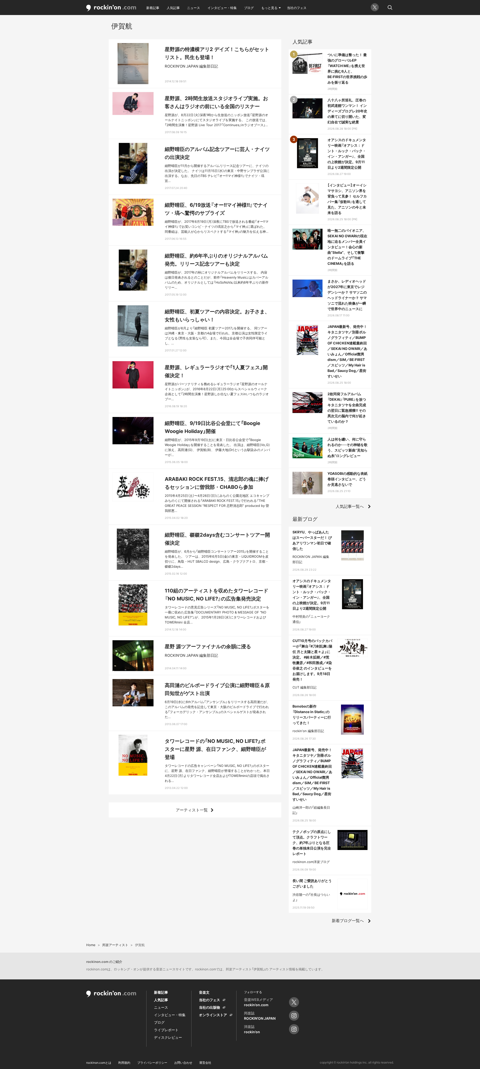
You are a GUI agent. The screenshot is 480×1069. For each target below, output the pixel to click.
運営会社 (205, 1062)
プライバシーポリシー (152, 1062)
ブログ (249, 8)
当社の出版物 (209, 1007)
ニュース (193, 8)
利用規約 (124, 1062)
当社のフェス (296, 8)
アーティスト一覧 (192, 809)
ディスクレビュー (168, 1037)
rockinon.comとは (98, 1062)
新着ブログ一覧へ (348, 920)
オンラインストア (213, 1015)
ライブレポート (166, 1030)
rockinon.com (111, 8)
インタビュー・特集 (222, 8)
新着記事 (152, 8)
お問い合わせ (183, 1062)
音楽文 (204, 992)
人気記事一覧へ (350, 506)
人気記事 (173, 8)
